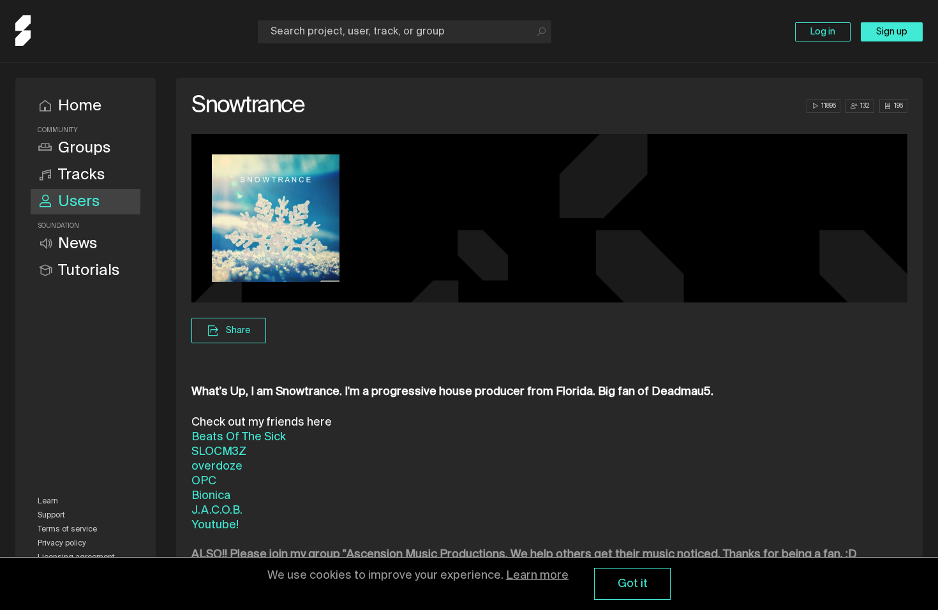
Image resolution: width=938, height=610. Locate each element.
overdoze (216, 466)
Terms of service (67, 529)
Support (51, 515)
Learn (48, 501)
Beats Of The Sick (238, 437)
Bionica (210, 496)
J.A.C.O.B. (216, 510)
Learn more (537, 575)
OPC (203, 481)
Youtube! (215, 525)
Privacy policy (62, 543)
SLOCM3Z (218, 452)
